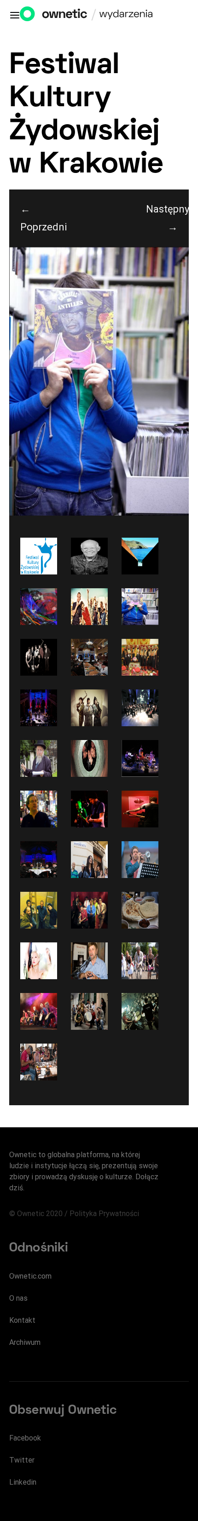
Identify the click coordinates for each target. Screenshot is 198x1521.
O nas (18, 1298)
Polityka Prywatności (104, 1213)
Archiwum (25, 1342)
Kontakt (22, 1320)
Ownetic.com (30, 1276)
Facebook (25, 1438)
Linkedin (22, 1482)
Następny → (167, 218)
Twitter (22, 1460)
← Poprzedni (41, 218)
